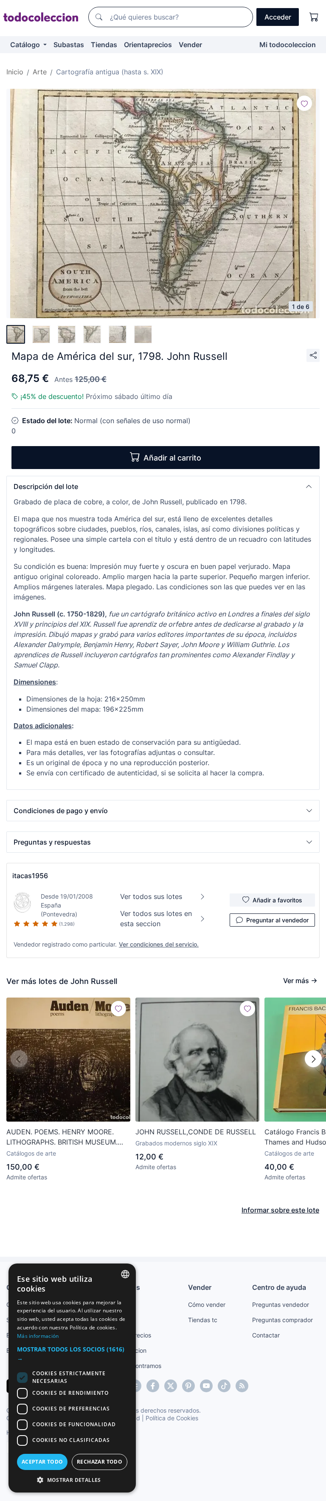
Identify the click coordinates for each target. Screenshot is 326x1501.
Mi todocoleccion (287, 44)
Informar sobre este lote (280, 1210)
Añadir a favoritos (277, 900)
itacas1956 (30, 875)
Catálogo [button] (26, 44)
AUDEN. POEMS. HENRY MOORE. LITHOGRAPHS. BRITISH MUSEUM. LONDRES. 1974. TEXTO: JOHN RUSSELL (62, 1137)
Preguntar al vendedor (277, 920)
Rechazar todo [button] (99, 1461)
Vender (190, 44)
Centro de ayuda (279, 1287)
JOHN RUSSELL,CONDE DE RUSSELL (195, 1132)
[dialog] (72, 1378)
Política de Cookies (172, 1418)
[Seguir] (304, 103)
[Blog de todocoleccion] (242, 1385)
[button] (163, 486)
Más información (38, 1336)
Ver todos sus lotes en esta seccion (156, 918)
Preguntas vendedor (280, 1304)
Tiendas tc (202, 1319)
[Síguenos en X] (170, 1385)
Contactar (266, 1335)
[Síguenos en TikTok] (224, 1385)
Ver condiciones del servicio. (159, 944)
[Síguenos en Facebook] (152, 1385)
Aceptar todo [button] (42, 1461)
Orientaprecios (148, 44)
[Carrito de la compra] (314, 17)
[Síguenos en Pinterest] (188, 1385)
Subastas (68, 44)
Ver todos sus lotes (151, 896)
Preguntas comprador (282, 1319)
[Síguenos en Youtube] (206, 1385)
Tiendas (104, 44)
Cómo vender (206, 1304)
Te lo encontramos (135, 1365)
